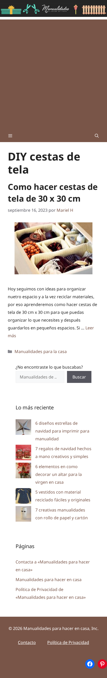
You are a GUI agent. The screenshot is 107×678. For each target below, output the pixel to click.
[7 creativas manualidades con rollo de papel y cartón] (23, 515)
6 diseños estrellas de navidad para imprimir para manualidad (62, 431)
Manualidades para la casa (41, 351)
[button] (96, 135)
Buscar (79, 377)
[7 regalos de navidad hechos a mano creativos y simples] (23, 454)
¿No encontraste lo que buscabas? (49, 367)
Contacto (27, 642)
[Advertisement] (53, 73)
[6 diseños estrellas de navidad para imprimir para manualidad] (23, 428)
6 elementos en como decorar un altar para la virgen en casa (58, 474)
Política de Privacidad (68, 642)
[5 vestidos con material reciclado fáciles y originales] (23, 497)
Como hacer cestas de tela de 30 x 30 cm (53, 192)
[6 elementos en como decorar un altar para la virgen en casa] (23, 472)
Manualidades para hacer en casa (49, 579)
